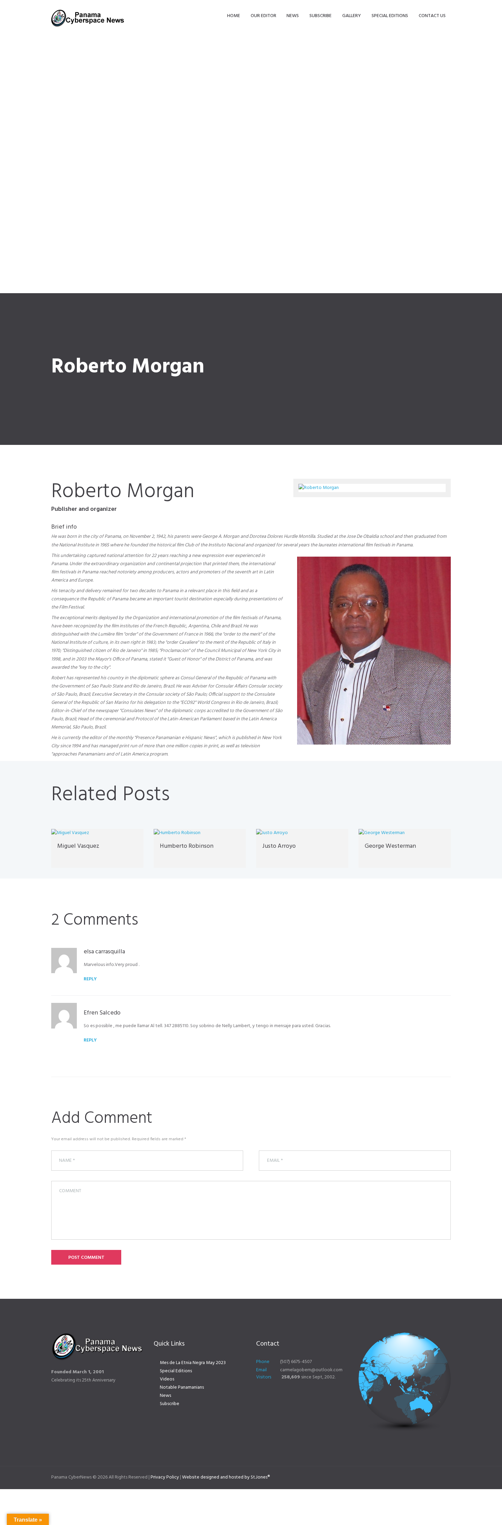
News (165, 1396)
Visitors (263, 1377)
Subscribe (169, 1404)
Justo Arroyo (279, 846)
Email (261, 1370)
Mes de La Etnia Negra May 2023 (193, 1363)
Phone (262, 1362)
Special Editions (176, 1371)
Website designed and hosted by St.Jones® (226, 1477)
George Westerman (390, 846)
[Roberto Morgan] (372, 488)
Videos (167, 1379)
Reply (90, 979)
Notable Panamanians (182, 1387)
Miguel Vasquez (78, 846)
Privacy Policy (165, 1477)
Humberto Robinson (186, 846)
